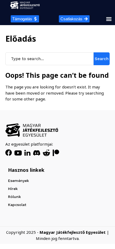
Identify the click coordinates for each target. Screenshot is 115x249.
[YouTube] (18, 152)
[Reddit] (46, 153)
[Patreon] (56, 153)
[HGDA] (31, 130)
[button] (108, 18)
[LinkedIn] (27, 153)
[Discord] (36, 152)
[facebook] (8, 153)
